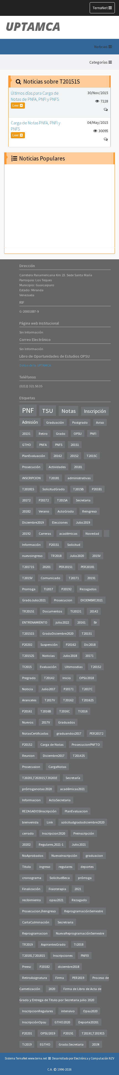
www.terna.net (37, 1058)
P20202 (27, 644)
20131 (26, 433)
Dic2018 (89, 644)
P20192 (66, 589)
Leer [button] (15, 105)
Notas (68, 411)
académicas (68, 533)
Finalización (31, 889)
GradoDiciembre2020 (57, 633)
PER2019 (78, 978)
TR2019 (27, 944)
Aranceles (29, 700)
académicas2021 (72, 789)
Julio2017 (48, 689)
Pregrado (29, 678)
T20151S (28, 633)
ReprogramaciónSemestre (83, 911)
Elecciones (60, 522)
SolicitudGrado (53, 489)
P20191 (68, 1033)
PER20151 (66, 567)
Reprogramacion (35, 933)
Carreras (45, 533)
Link (50, 822)
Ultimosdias (73, 667)
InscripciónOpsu (34, 1022)
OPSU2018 (86, 678)
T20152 (96, 667)
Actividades (57, 467)
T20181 (54, 478)
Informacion (31, 800)
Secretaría (73, 778)
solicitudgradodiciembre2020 (82, 822)
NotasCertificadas (35, 733)
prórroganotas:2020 (37, 789)
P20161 (27, 711)
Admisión (30, 422)
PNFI (93, 433)
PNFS (58, 445)
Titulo (26, 867)
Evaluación (48, 667)
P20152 (27, 744)
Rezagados (88, 589)
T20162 (68, 700)
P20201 (27, 1033)
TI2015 (27, 667)
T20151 (87, 633)
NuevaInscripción (64, 855)
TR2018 (56, 556)
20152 (74, 456)
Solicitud (73, 544)
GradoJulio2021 (34, 600)
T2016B (45, 711)
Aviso (100, 422)
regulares (65, 867)
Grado (60, 433)
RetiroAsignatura (34, 978)
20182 (26, 511)
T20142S (79, 755)
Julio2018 (70, 656)
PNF (28, 410)
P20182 (45, 967)
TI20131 (75, 611)
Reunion (28, 755)
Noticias (48, 656)
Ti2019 (27, 1044)
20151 (75, 445)
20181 (78, 467)
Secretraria (65, 922)
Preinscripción (83, 833)
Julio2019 (83, 522)
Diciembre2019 (33, 522)
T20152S (28, 656)
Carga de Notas (51, 744)
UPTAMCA (33, 26)
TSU (47, 411)
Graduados (66, 722)
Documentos (52, 611)
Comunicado (50, 578)
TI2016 (82, 711)
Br (95, 622)
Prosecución (31, 467)
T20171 (74, 578)
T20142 (49, 678)
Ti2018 (78, 944)
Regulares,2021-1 (51, 844)
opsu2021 (56, 900)
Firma (59, 978)
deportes (87, 867)
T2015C (92, 456)
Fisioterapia (57, 889)
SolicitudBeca (60, 878)
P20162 (71, 644)
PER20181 (87, 567)
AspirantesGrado (53, 944)
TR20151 (28, 611)
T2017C (87, 689)
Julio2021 (79, 844)
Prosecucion (63, 600)
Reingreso (89, 511)
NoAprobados (32, 855)
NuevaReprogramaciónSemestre (80, 933)
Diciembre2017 (53, 755)
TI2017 (48, 589)
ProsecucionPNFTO (86, 744)
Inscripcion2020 (53, 833)
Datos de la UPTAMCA (35, 365)
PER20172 (96, 733)
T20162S (88, 700)
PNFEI (85, 955)
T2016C (64, 711)
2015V (96, 556)
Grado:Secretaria (71, 1044)
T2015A (62, 500)
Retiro (43, 433)
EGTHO (45, 1044)
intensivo (68, 1011)
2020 (51, 989)
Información (31, 544)
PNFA (43, 445)
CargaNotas (57, 767)
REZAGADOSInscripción (39, 811)
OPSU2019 (47, 1033)
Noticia (27, 689)
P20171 (69, 689)
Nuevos (27, 722)
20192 (26, 533)
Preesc (26, 967)
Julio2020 (77, 556)
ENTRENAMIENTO (34, 622)
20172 (26, 500)
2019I (95, 1044)
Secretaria (83, 500)
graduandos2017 (68, 733)
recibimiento (31, 900)
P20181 (97, 489)
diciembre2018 (68, 967)
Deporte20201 (88, 1022)
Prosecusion (31, 767)
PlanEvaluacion (76, 811)
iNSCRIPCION (31, 478)
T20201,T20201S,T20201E (39, 778)
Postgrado (80, 422)
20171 (89, 656)
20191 (91, 578)
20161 (81, 622)
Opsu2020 (90, 1011)
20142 (94, 611)
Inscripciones (63, 955)
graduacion (94, 855)
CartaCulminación (35, 922)
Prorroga (28, 589)
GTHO (26, 445)
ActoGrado (66, 511)
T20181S (28, 489)
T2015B (78, 489)
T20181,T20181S (33, 955)
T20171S (28, 567)
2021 (77, 889)
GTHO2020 (62, 1022)
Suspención (49, 644)
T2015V (27, 578)
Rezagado (79, 900)
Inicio (67, 678)
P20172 (44, 500)
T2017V (50, 700)
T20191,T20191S (93, 1033)
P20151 (54, 544)
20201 (46, 567)
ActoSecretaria (60, 800)
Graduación (55, 422)
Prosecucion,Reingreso (39, 911)
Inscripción (95, 411)
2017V (46, 722)
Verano (44, 511)
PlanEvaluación (33, 456)
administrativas (79, 478)
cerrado (28, 833)
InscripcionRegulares (37, 1011)
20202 (26, 844)
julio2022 (62, 622)
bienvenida (30, 822)
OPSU (78, 433)
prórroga (85, 878)
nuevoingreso (32, 556)
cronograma (31, 878)
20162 (57, 456)
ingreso (44, 867)
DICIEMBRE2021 (92, 600)
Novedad (92, 533)
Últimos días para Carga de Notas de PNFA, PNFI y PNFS (35, 96)
